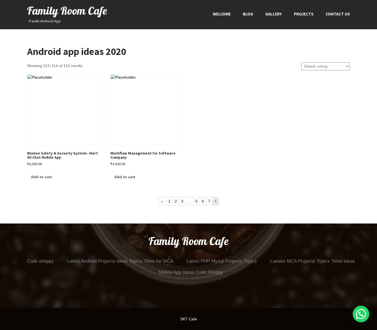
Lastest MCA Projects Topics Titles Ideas (312, 261)
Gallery (273, 14)
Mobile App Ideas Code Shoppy (191, 272)
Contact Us (338, 14)
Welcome (222, 14)
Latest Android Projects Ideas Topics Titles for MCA (120, 261)
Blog (248, 14)
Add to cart (41, 177)
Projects (304, 14)
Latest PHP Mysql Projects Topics (222, 261)
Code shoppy (40, 261)
